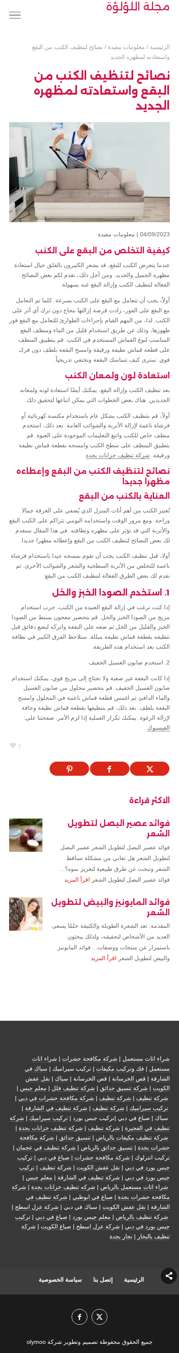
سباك (61, 1078)
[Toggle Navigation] (15, 16)
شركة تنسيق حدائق (124, 1088)
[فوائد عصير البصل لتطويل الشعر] (25, 835)
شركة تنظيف (152, 1098)
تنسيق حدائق (75, 1137)
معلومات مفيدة (116, 234)
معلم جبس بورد (91, 1216)
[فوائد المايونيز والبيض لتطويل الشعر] (25, 914)
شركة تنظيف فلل (73, 1088)
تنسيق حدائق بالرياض (107, 1147)
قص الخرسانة (129, 1078)
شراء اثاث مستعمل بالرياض (134, 1187)
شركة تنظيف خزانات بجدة (118, 455)
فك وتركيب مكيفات (120, 1068)
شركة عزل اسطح (37, 1206)
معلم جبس (33, 1088)
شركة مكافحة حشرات (89, 1058)
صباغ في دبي (53, 1157)
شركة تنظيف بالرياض (142, 1216)
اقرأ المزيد (77, 879)
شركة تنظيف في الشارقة (56, 1108)
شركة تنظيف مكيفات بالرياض (132, 1137)
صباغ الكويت (56, 1226)
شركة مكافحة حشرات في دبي (56, 1098)
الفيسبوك (158, 727)
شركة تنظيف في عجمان (46, 1147)
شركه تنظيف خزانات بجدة (63, 1187)
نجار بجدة (120, 1236)
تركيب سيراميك (148, 1108)
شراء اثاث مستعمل (146, 1058)
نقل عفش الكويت (98, 1167)
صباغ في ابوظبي (92, 1197)
